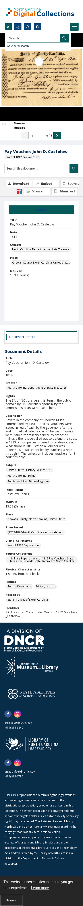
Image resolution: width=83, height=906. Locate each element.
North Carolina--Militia (21, 476)
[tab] (41, 210)
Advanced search (18, 46)
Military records (46, 586)
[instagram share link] (17, 714)
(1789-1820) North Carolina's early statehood (36, 532)
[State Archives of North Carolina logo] (31, 694)
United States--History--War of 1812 (30, 470)
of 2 (49, 135)
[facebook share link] (8, 714)
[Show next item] (57, 135)
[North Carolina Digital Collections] (39, 11)
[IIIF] (19, 191)
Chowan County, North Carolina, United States (41, 262)
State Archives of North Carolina (28, 600)
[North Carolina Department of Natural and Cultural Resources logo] (24, 640)
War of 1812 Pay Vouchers (23, 157)
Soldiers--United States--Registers (29, 481)
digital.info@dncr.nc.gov (19, 771)
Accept (11, 900)
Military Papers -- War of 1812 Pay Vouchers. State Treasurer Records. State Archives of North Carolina (42, 560)
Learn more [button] (40, 888)
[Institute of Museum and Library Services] (31, 667)
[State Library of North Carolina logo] (31, 744)
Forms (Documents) (20, 586)
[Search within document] (73, 168)
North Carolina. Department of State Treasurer (41, 249)
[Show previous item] (25, 135)
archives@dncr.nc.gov (18, 723)
